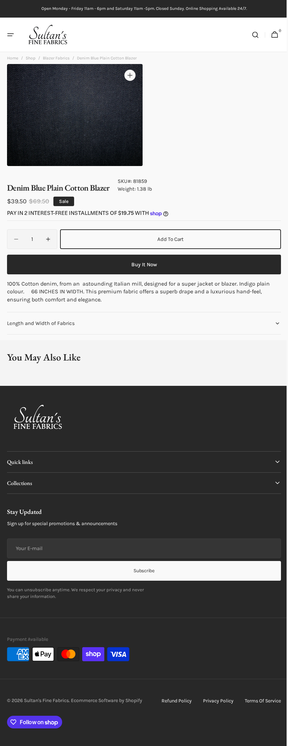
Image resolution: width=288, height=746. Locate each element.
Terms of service (258, 701)
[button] (10, 35)
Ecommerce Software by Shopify (106, 700)
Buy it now (141, 264)
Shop (30, 60)
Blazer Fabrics (56, 60)
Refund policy (171, 701)
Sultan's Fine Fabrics (46, 700)
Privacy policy (213, 701)
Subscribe (141, 571)
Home (12, 60)
